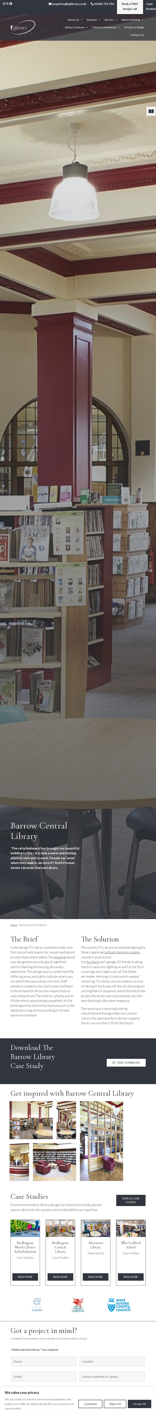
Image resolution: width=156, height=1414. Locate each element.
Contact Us (137, 34)
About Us (73, 19)
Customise (90, 1403)
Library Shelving (130, 19)
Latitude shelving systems (122, 952)
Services (92, 19)
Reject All (115, 1403)
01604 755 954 (104, 4)
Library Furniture (74, 27)
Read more (25, 1276)
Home (13, 924)
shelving (60, 957)
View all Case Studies (131, 1200)
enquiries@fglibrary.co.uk (69, 4)
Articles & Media (134, 27)
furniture (92, 962)
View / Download (128, 1062)
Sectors (109, 19)
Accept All (139, 1403)
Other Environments (104, 27)
